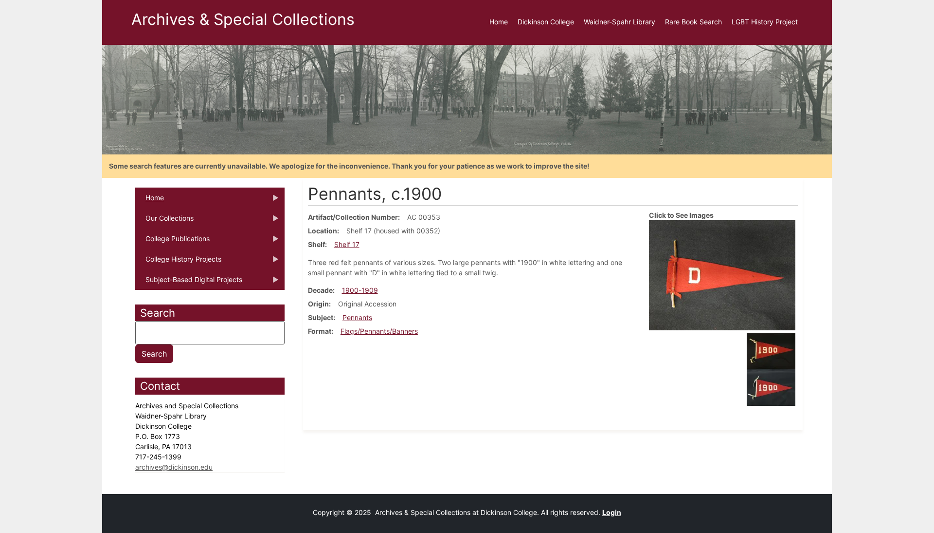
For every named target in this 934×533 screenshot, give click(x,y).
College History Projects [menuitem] (178, 262)
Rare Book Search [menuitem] (693, 22)
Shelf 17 (346, 244)
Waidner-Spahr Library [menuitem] (619, 22)
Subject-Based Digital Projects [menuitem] (188, 282)
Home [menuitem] (498, 22)
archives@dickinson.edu (174, 467)
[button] (722, 274)
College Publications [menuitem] (172, 241)
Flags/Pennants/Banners (379, 331)
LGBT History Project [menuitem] (765, 22)
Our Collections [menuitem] (164, 221)
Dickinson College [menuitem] (546, 22)
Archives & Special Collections (243, 19)
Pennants (357, 317)
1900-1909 (360, 290)
